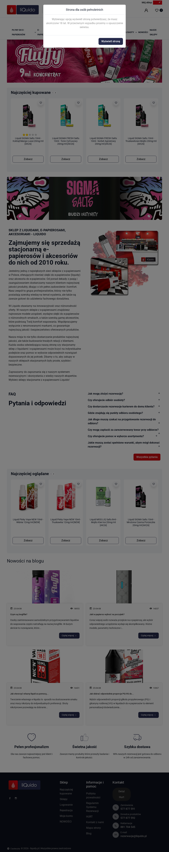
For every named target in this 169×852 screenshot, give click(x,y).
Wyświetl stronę (110, 41)
